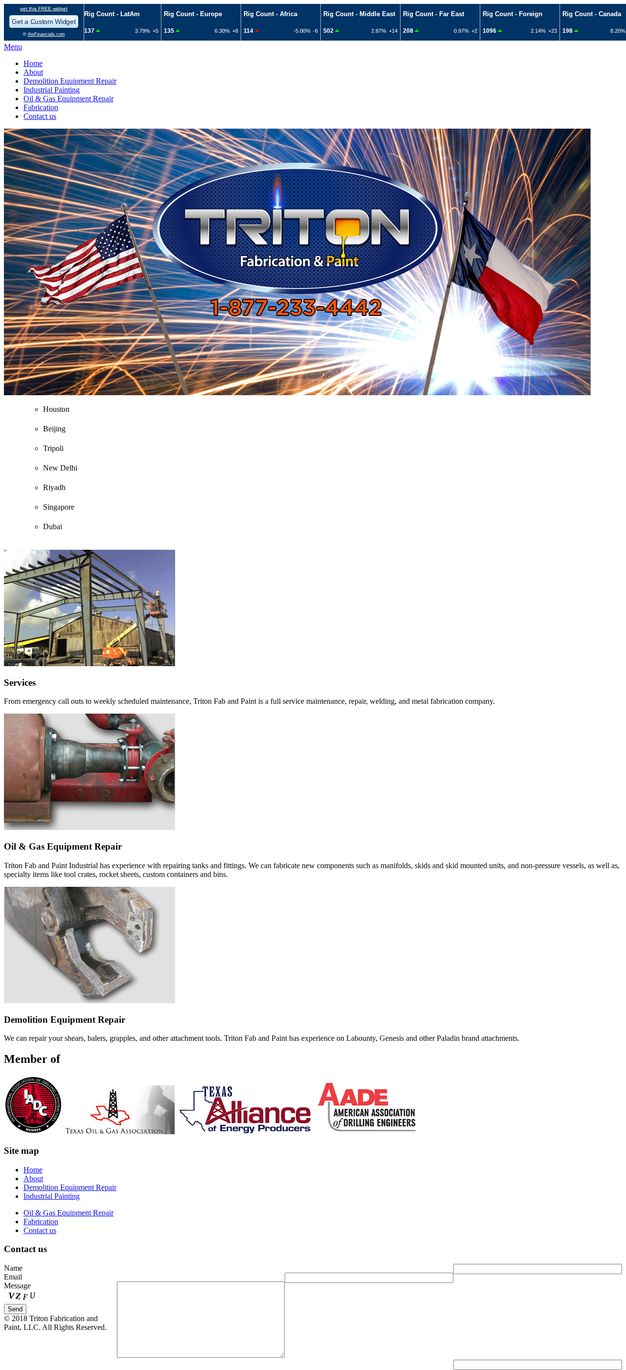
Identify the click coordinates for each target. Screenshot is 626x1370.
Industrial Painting (51, 90)
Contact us (39, 116)
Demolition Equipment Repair (69, 81)
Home (33, 63)
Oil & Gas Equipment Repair (68, 98)
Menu (13, 47)
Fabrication (40, 107)
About (33, 72)
